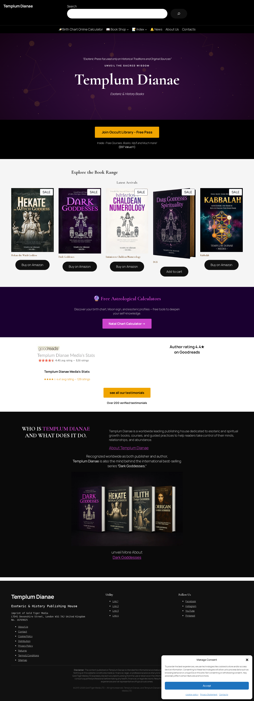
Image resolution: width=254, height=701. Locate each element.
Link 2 (115, 606)
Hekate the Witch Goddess (24, 255)
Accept (207, 685)
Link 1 (115, 601)
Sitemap (22, 660)
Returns (22, 650)
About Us (23, 626)
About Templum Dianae (129, 447)
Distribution (24, 641)
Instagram (190, 606)
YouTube (190, 610)
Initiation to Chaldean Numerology (123, 257)
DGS (155, 262)
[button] (247, 660)
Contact (22, 631)
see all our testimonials (127, 393)
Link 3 (115, 610)
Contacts (223, 694)
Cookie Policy (25, 636)
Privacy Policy (25, 645)
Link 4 (115, 615)
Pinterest (190, 615)
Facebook (190, 601)
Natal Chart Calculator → (127, 324)
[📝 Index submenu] (146, 29)
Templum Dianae (18, 6)
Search (72, 6)
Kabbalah (204, 255)
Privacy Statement (208, 694)
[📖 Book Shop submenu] (128, 29)
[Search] (179, 14)
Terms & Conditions (28, 655)
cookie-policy (192, 694)
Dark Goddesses (66, 257)
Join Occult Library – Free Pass (127, 132)
